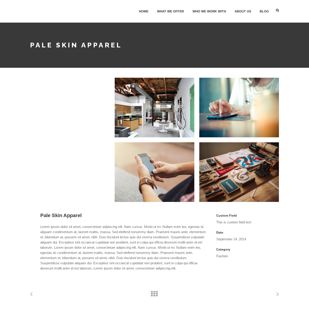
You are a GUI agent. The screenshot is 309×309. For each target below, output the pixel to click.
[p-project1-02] (154, 172)
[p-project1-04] (239, 107)
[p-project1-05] (154, 107)
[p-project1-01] (239, 172)
